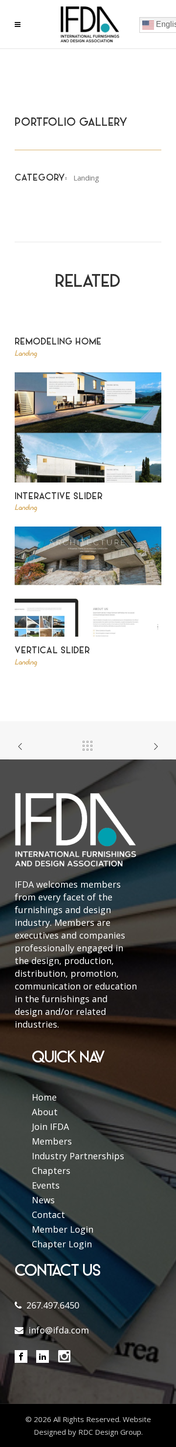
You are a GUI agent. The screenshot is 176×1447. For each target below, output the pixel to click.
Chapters (51, 1170)
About (45, 1112)
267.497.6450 (52, 1305)
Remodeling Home (58, 342)
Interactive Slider (59, 497)
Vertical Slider (52, 651)
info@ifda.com (58, 1330)
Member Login (62, 1229)
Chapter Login (62, 1244)
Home (44, 1097)
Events (46, 1185)
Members (52, 1141)
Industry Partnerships (78, 1156)
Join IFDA (50, 1126)
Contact (48, 1214)
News (43, 1200)
